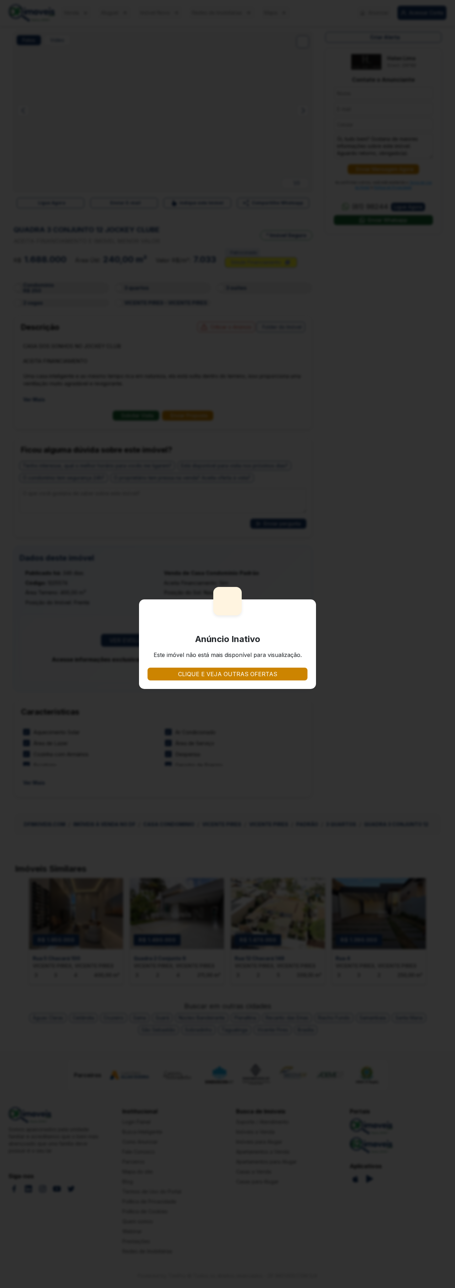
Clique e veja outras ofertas (227, 674)
